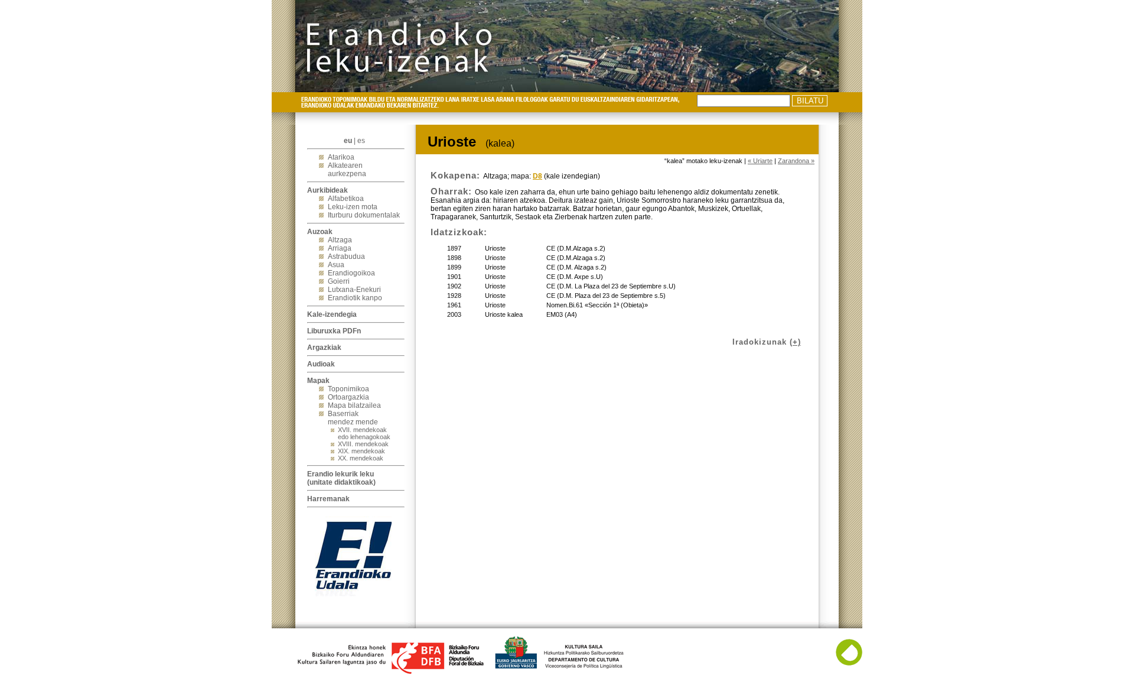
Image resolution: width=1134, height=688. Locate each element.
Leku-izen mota (352, 207)
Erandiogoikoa (351, 273)
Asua (336, 265)
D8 (537, 176)
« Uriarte (760, 160)
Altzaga (340, 240)
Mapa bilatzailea (354, 405)
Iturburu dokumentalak (364, 215)
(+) (795, 341)
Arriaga (339, 248)
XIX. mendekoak (361, 451)
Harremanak (328, 499)
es (361, 141)
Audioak (321, 364)
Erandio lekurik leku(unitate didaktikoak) (341, 478)
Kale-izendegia (332, 314)
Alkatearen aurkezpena (347, 169)
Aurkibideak (327, 190)
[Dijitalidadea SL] (849, 663)
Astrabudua (346, 256)
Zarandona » (796, 160)
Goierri (339, 281)
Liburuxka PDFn (334, 331)
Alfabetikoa (346, 198)
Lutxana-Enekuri (354, 289)
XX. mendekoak (360, 458)
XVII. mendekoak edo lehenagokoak (364, 433)
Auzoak (320, 232)
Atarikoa (341, 157)
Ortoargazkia (348, 397)
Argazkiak (324, 347)
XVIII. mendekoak (363, 443)
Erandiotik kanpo (355, 298)
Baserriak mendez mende (353, 418)
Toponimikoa (348, 389)
